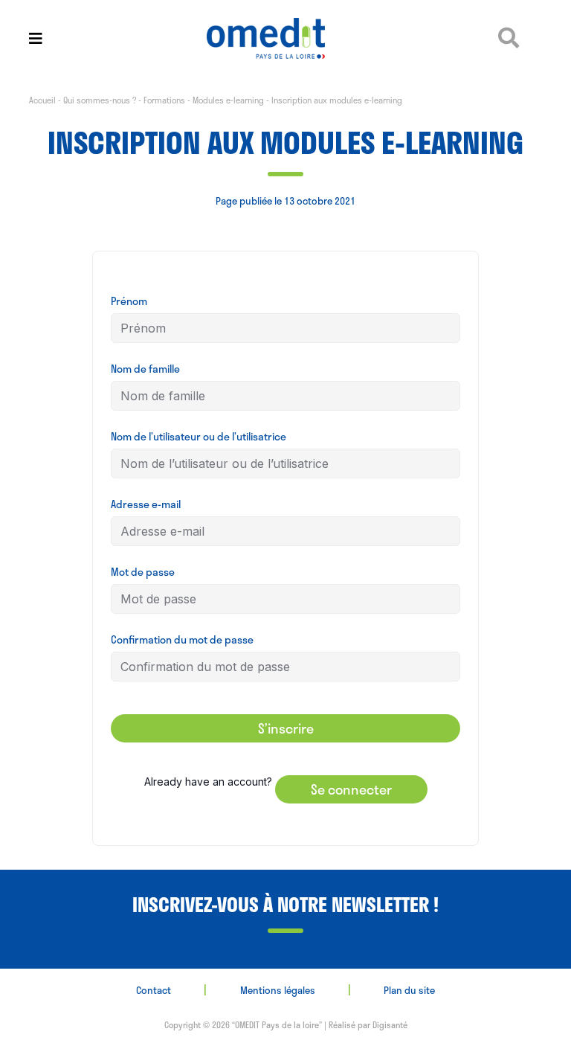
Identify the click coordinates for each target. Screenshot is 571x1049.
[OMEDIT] (285, 38)
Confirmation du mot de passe (182, 639)
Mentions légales (277, 990)
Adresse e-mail (146, 504)
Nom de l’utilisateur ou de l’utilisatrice (198, 436)
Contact (153, 990)
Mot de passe (143, 572)
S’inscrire (286, 728)
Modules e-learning (228, 100)
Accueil (42, 100)
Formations (164, 100)
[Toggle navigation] (35, 38)
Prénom (129, 301)
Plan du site (409, 990)
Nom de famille (145, 368)
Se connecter (351, 789)
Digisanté (389, 1024)
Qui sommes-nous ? (99, 100)
